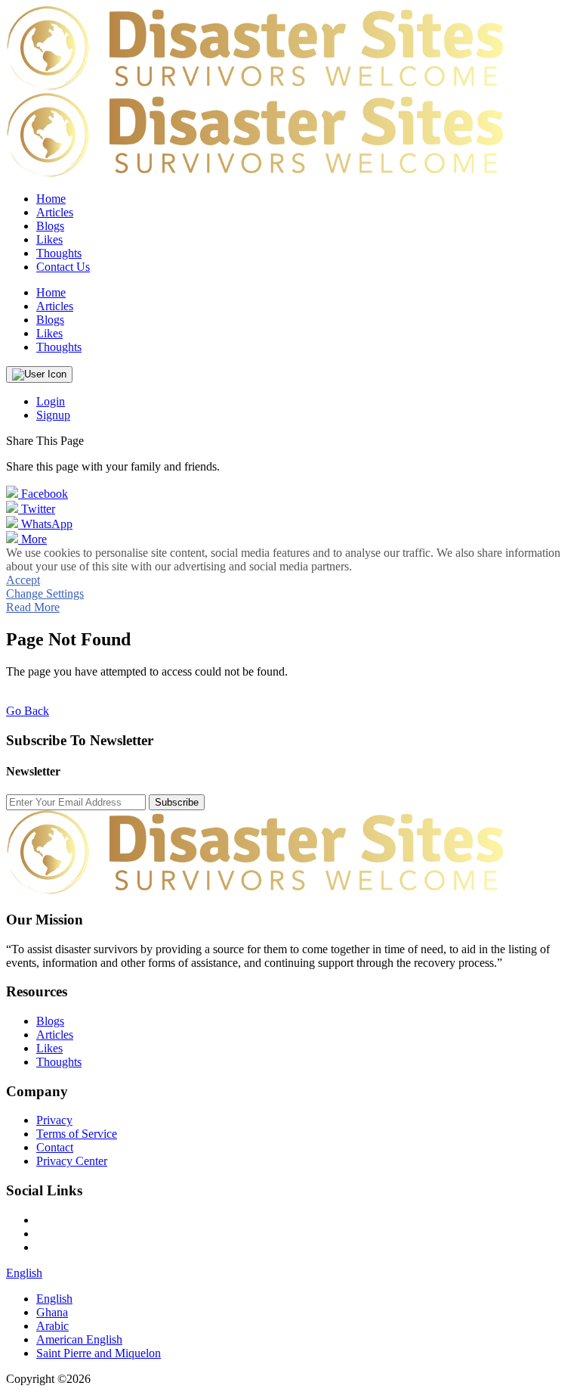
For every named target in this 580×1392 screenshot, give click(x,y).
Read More (33, 607)
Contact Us (63, 266)
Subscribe (177, 802)
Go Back (27, 710)
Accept (23, 579)
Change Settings (45, 593)
